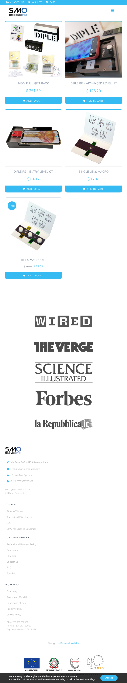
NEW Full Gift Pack (33, 83)
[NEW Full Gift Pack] (33, 49)
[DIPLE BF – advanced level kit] (93, 49)
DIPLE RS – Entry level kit (33, 172)
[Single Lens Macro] (93, 138)
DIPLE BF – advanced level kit (93, 83)
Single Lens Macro (94, 172)
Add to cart (34, 100)
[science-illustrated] (63, 362)
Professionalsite (69, 643)
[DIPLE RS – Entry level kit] (33, 138)
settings (91, 679)
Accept (109, 677)
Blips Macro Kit (33, 260)
